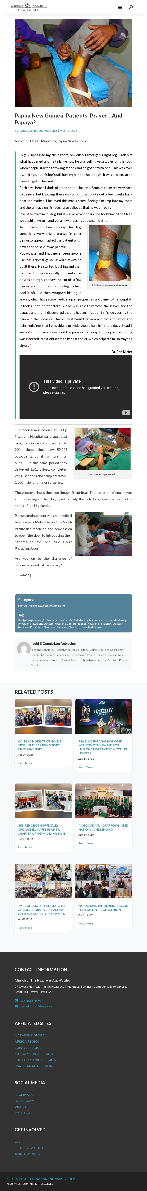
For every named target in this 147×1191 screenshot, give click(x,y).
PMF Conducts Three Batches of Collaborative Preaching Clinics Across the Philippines (41, 909)
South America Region (35, 1060)
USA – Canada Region (34, 1066)
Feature (23, 605)
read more (25, 763)
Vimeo (20, 1107)
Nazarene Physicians (30, 627)
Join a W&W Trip (29, 1154)
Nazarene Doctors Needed (71, 623)
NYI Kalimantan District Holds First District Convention (103, 907)
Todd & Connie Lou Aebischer (38, 130)
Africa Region (28, 1041)
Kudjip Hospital (27, 620)
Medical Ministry (78, 620)
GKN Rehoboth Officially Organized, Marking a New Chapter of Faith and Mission (41, 829)
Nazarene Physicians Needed (61, 627)
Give (19, 1141)
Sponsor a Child (30, 1148)
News (61, 605)
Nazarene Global (31, 1035)
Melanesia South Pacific (43, 605)
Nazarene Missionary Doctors (105, 623)
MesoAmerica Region (34, 1053)
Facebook (24, 1094)
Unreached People (91, 627)
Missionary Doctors (100, 620)
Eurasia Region (28, 1047)
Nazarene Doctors (43, 623)
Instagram (25, 1100)
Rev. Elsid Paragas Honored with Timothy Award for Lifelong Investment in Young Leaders (102, 747)
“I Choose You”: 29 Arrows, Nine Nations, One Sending (103, 827)
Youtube (23, 1113)
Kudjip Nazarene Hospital (53, 620)
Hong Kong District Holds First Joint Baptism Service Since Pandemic (39, 745)
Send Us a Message (37, 1006)
